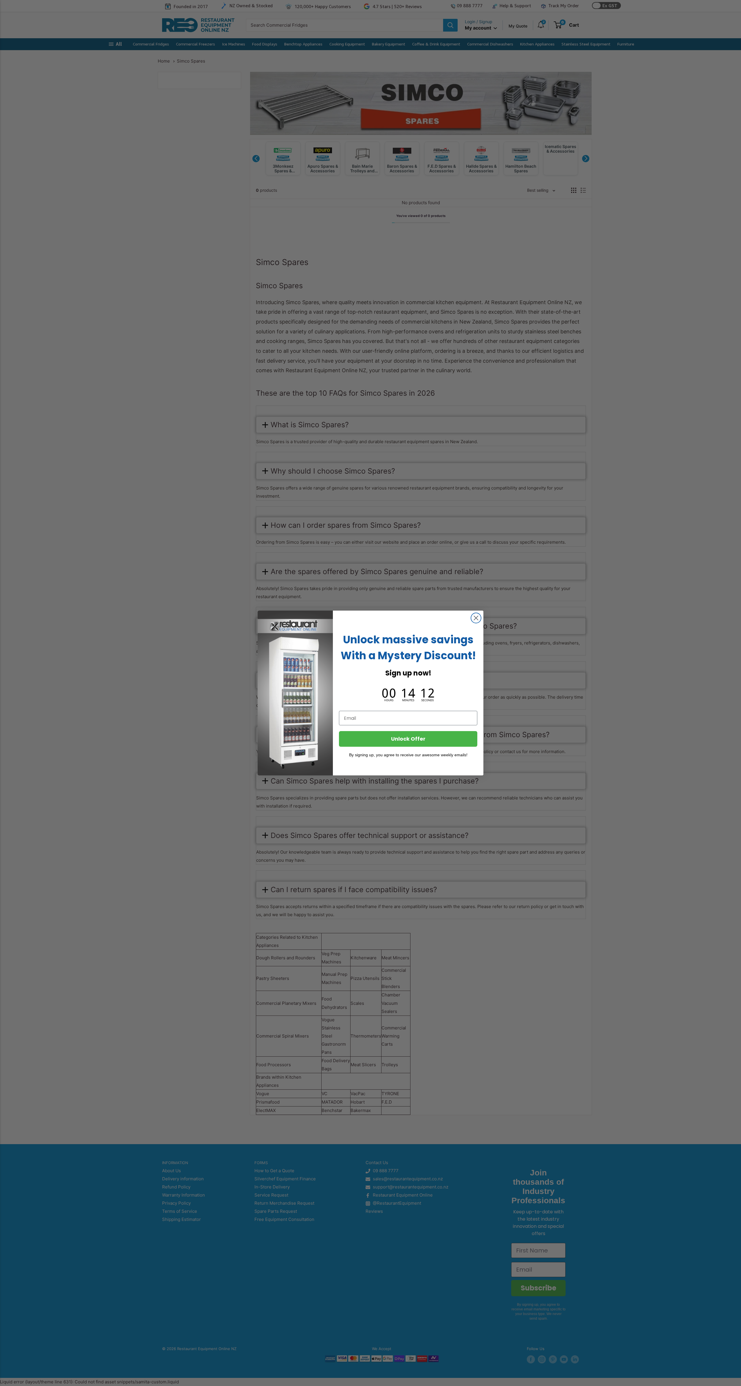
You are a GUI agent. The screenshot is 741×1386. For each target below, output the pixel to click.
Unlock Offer (408, 738)
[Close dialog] (476, 618)
